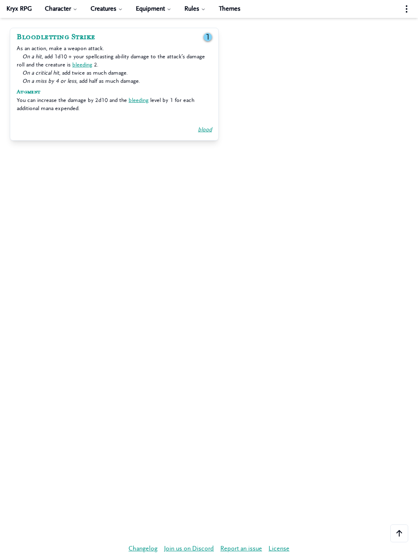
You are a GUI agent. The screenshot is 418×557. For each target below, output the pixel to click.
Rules (192, 9)
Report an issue (241, 549)
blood (205, 129)
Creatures (103, 9)
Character (58, 9)
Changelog (143, 549)
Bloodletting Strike (56, 37)
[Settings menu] (406, 9)
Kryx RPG (19, 9)
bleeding (82, 64)
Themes (229, 9)
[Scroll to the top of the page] (399, 533)
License (279, 549)
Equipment (150, 9)
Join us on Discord (189, 549)
